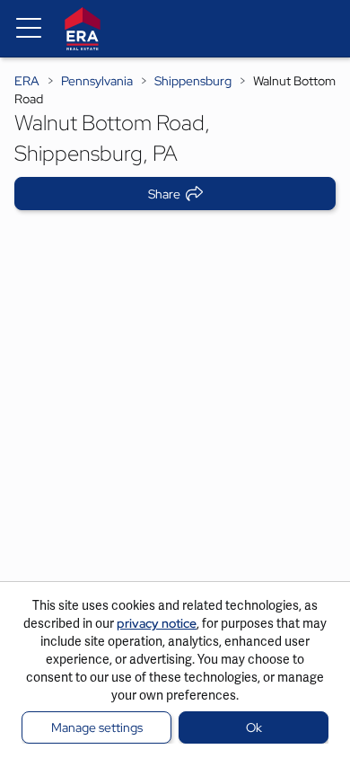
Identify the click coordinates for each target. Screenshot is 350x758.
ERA (26, 81)
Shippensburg (193, 81)
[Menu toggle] (28, 28)
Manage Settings (97, 727)
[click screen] (175, 407)
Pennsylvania (97, 81)
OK (254, 727)
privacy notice (157, 623)
